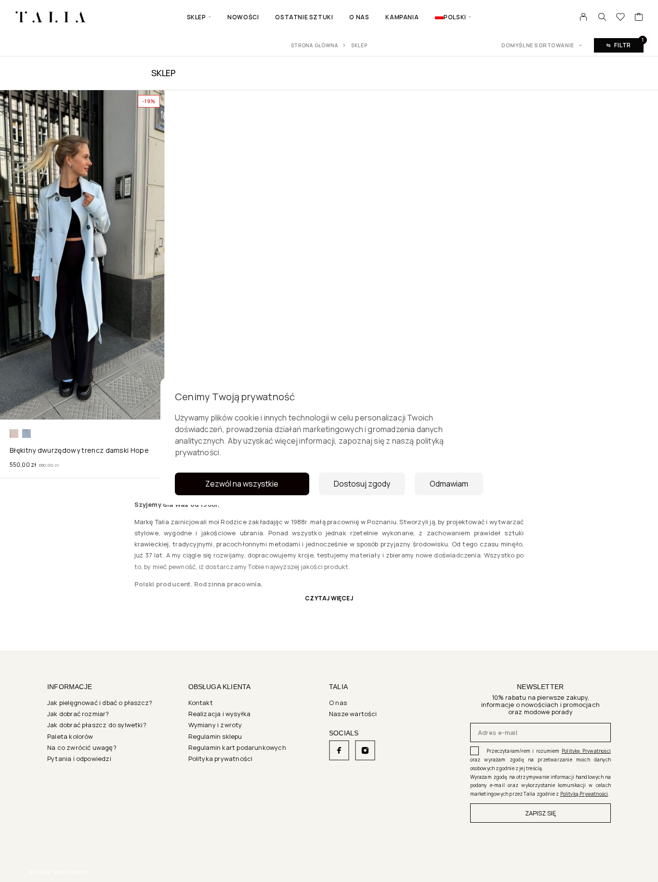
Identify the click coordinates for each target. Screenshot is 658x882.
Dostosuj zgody (362, 483)
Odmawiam (449, 483)
